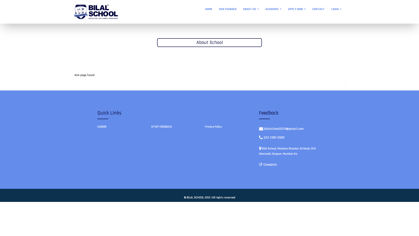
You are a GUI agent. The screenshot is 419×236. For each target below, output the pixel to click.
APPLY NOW (296, 9)
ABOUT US (250, 9)
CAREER (101, 127)
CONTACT (318, 9)
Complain (270, 164)
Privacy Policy (213, 127)
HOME (208, 9)
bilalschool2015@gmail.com (284, 129)
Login (335, 9)
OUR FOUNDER (228, 9)
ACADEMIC (272, 9)
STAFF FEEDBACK (161, 127)
